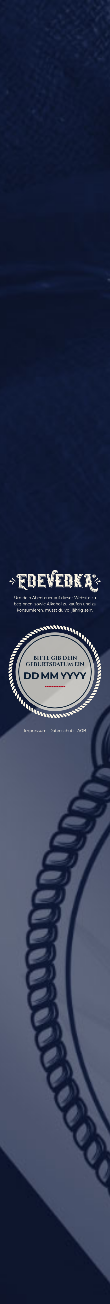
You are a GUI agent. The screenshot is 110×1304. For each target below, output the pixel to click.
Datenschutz (61, 730)
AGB (81, 730)
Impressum (35, 730)
